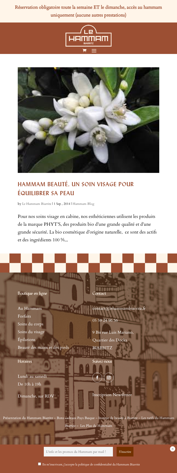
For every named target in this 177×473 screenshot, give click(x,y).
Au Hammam (30, 308)
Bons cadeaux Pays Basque (76, 418)
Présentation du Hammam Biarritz (28, 418)
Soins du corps (30, 324)
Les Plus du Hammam (96, 425)
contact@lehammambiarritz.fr (119, 308)
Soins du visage (31, 332)
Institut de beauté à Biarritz (118, 418)
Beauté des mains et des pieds (43, 347)
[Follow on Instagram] (109, 377)
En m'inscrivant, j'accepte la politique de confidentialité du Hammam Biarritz (91, 464)
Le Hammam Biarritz (36, 204)
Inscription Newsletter (112, 395)
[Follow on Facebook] (97, 377)
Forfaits (24, 316)
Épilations (26, 340)
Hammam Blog (83, 204)
